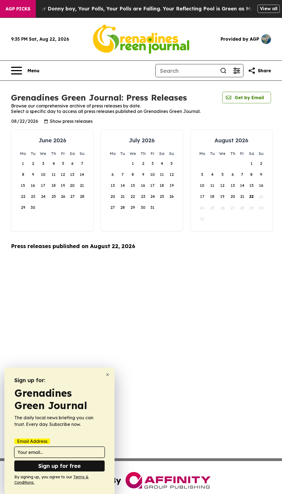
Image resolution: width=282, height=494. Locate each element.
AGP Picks (18, 9)
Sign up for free (59, 465)
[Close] (107, 374)
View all (268, 8)
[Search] (223, 70)
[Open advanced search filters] (236, 70)
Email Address (32, 441)
